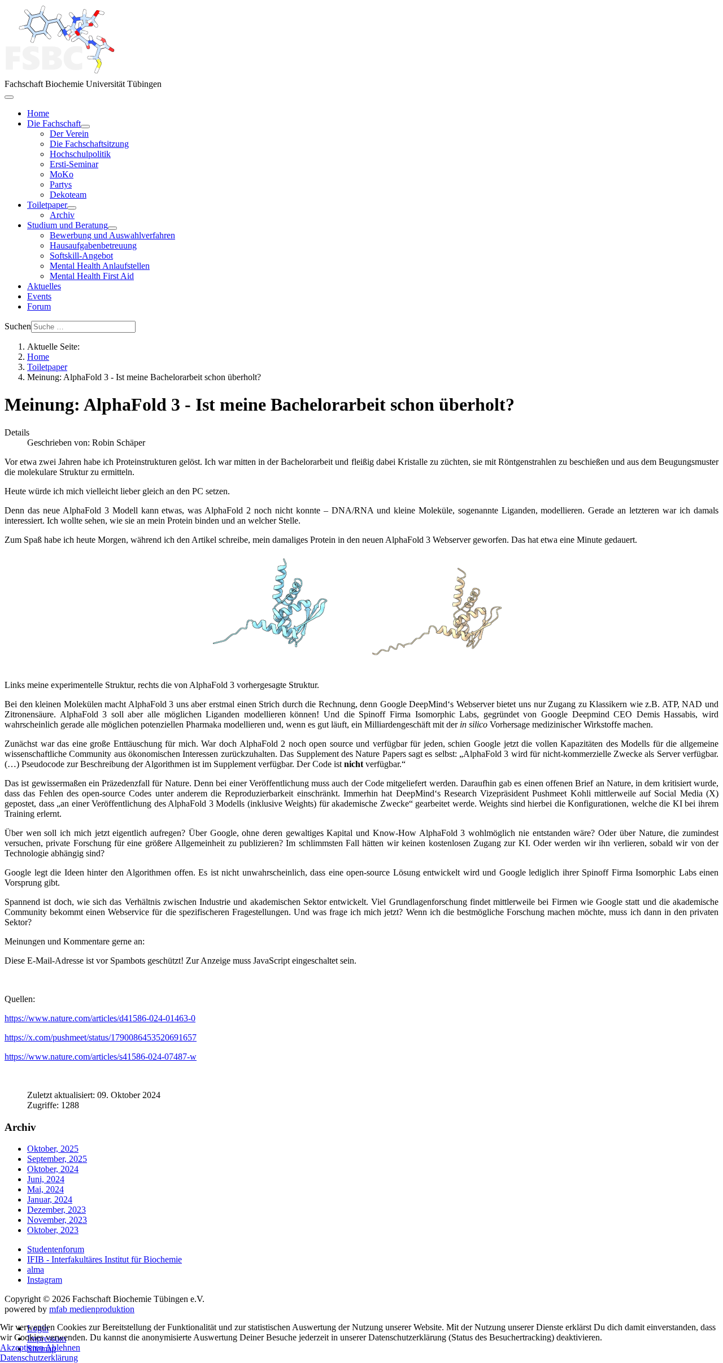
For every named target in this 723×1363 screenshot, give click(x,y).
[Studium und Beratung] (112, 228)
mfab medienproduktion (91, 1309)
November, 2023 (57, 1220)
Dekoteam (68, 194)
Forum (39, 306)
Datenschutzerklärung (39, 1357)
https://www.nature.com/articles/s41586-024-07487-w (101, 1056)
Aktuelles (44, 286)
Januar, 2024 (49, 1199)
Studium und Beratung (67, 225)
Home (38, 113)
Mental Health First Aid (92, 276)
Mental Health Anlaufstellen (100, 266)
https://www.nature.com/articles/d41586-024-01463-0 (100, 1018)
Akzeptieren (21, 1347)
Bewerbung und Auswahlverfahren (112, 235)
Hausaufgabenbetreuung (93, 245)
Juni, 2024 (45, 1179)
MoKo (61, 174)
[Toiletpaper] (71, 208)
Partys (61, 184)
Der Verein (69, 133)
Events (39, 296)
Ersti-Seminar (74, 164)
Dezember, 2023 (56, 1209)
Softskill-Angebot (81, 255)
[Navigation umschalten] (9, 97)
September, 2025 (57, 1159)
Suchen (18, 326)
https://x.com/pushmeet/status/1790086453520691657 (101, 1037)
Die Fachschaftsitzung (89, 144)
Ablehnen (62, 1347)
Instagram (44, 1279)
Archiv (62, 215)
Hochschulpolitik (80, 154)
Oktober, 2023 (53, 1230)
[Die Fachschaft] (85, 126)
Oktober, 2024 (53, 1169)
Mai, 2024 (45, 1189)
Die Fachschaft (54, 123)
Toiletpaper (47, 205)
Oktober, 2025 (53, 1148)
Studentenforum (55, 1249)
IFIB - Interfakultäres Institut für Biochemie (104, 1259)
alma (35, 1269)
